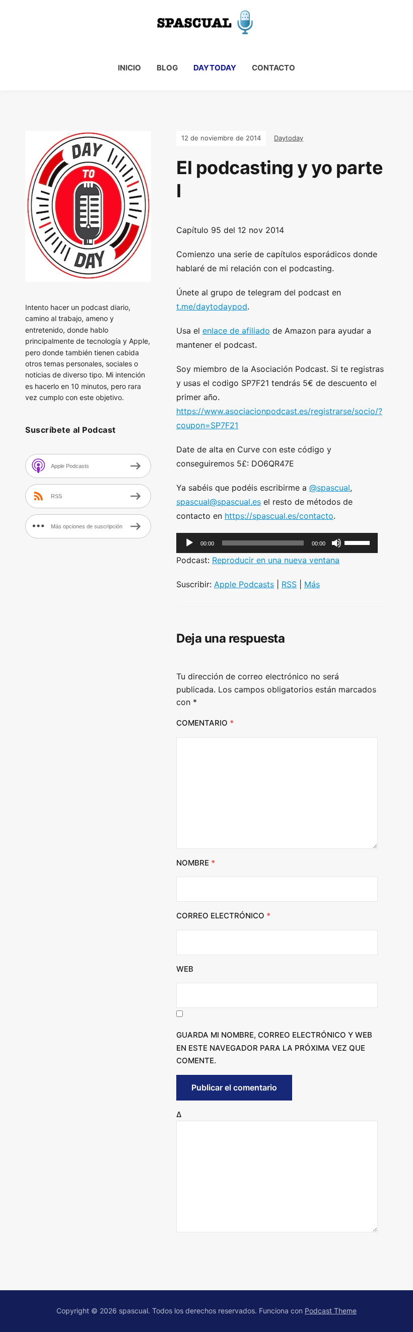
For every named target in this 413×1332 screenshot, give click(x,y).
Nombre (195, 863)
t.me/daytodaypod (211, 306)
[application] (277, 543)
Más (312, 584)
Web (184, 969)
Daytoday (214, 67)
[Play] (189, 543)
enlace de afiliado (236, 331)
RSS (289, 584)
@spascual (329, 488)
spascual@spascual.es (218, 502)
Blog (167, 67)
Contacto (273, 67)
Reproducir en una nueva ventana (275, 560)
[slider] (359, 542)
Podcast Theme (331, 1310)
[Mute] (336, 543)
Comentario (205, 723)
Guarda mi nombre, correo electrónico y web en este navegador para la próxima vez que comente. (274, 1047)
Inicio (129, 67)
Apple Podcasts (244, 584)
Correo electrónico (223, 915)
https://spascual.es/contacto (279, 516)
